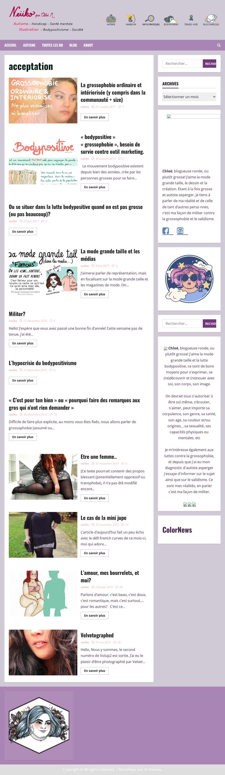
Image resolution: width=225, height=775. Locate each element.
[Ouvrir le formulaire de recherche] (219, 45)
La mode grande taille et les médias (43, 272)
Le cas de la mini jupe (43, 535)
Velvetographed (43, 652)
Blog (73, 45)
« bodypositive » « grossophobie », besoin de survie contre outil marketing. (43, 161)
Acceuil (10, 45)
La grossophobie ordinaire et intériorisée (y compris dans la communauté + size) (43, 100)
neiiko (85, 107)
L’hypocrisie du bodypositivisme (42, 363)
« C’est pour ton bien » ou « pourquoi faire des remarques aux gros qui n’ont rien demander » (74, 403)
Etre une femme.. (43, 477)
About (88, 45)
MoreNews (127, 769)
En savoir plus (96, 118)
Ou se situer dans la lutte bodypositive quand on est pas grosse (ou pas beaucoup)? (76, 210)
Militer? (17, 314)
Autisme (29, 45)
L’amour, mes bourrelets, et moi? (43, 593)
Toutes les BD (52, 45)
